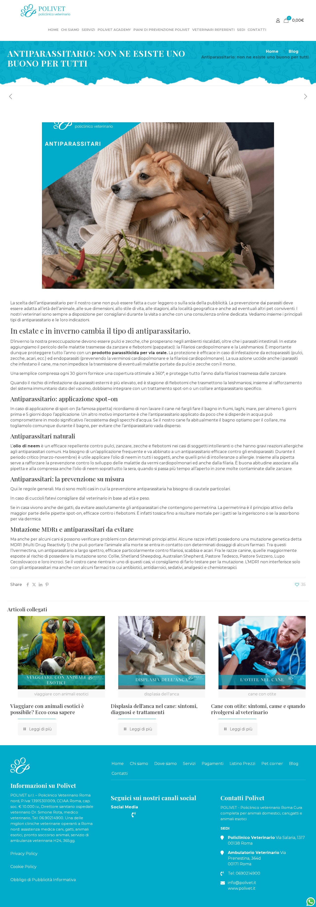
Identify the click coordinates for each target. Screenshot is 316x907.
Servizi (189, 763)
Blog (293, 51)
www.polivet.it (242, 888)
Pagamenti (212, 763)
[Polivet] (45, 9)
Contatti (120, 773)
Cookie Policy (23, 866)
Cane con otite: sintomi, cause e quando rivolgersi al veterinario (258, 708)
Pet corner (272, 763)
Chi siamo (139, 763)
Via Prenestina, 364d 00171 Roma (257, 858)
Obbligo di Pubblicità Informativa (43, 879)
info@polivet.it (242, 882)
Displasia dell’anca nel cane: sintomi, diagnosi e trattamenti (154, 708)
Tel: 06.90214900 (47, 818)
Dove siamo (165, 763)
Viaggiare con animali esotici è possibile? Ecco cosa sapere (47, 708)
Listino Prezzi (242, 763)
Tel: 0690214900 (244, 873)
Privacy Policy (24, 853)
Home (272, 51)
